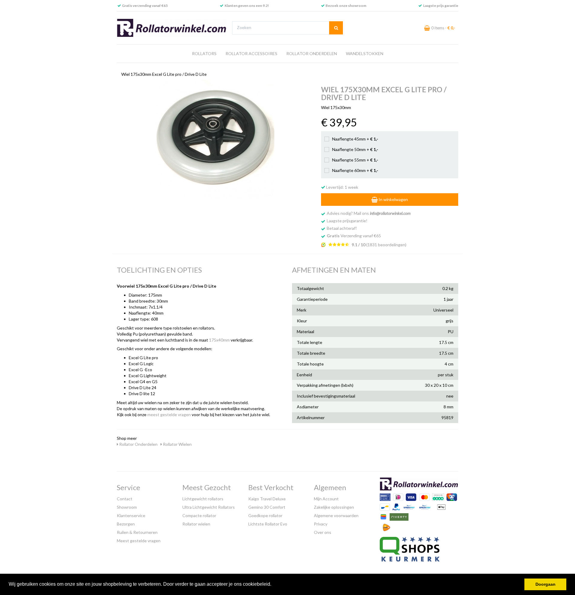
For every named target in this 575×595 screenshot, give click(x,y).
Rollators (204, 53)
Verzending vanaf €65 (354, 235)
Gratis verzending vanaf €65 (145, 5)
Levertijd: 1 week (341, 187)
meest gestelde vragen (169, 414)
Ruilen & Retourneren (137, 532)
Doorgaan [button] (545, 584)
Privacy (320, 523)
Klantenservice (131, 515)
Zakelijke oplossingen (334, 507)
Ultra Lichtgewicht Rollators (208, 507)
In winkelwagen (393, 199)
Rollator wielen (196, 523)
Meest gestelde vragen (139, 540)
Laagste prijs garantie (440, 5)
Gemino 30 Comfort (266, 507)
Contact (124, 498)
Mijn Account (326, 498)
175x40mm (219, 339)
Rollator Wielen (177, 444)
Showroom (127, 507)
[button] (273, 585)
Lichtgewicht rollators (202, 498)
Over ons (322, 532)
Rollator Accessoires (251, 53)
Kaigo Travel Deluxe (267, 498)
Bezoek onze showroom (346, 5)
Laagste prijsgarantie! (347, 220)
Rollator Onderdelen (311, 53)
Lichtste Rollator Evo (267, 523)
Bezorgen (126, 523)
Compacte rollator (199, 515)
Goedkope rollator (265, 515)
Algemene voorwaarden (336, 515)
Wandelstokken (364, 53)
